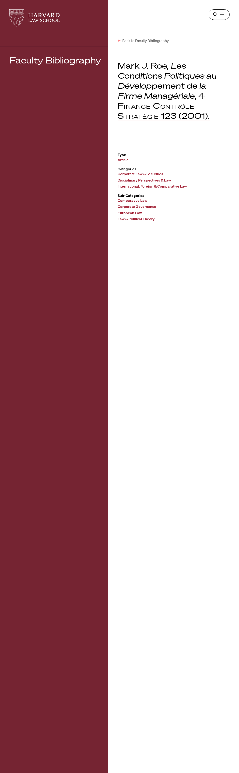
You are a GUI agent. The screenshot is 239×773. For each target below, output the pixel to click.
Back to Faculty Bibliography (145, 40)
